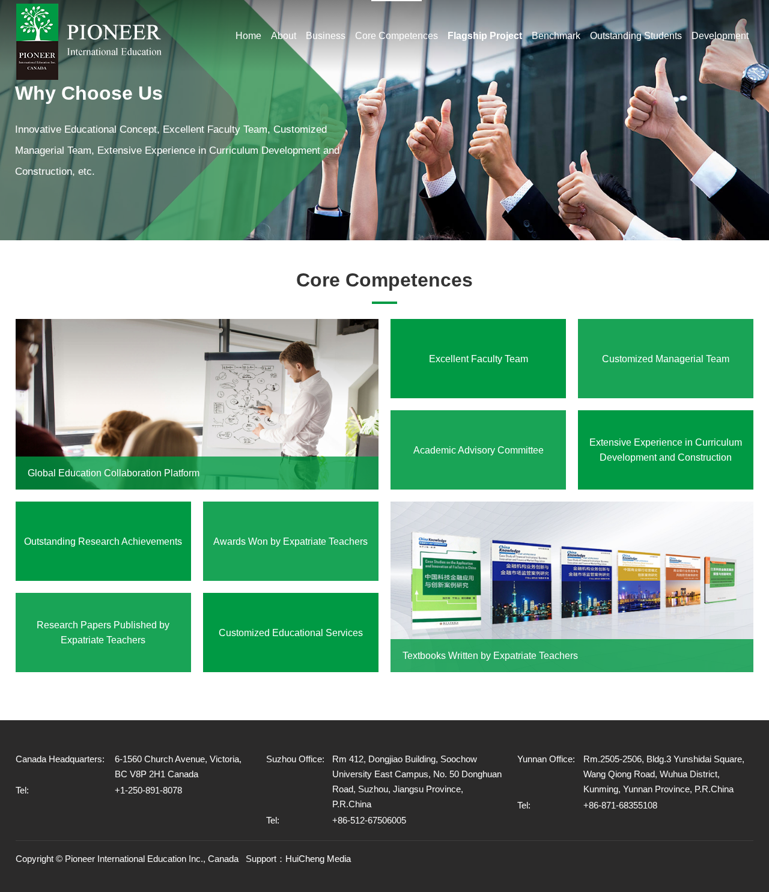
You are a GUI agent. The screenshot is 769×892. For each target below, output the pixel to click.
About (283, 36)
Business (325, 36)
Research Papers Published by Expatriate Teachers (103, 632)
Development (720, 36)
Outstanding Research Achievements (103, 541)
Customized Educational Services (291, 633)
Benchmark (556, 36)
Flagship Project (485, 36)
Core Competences (396, 36)
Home (248, 36)
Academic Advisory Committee (478, 450)
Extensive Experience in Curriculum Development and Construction (665, 450)
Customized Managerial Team (665, 359)
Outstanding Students (636, 36)
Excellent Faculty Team (478, 359)
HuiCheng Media (318, 859)
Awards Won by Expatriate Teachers (290, 541)
